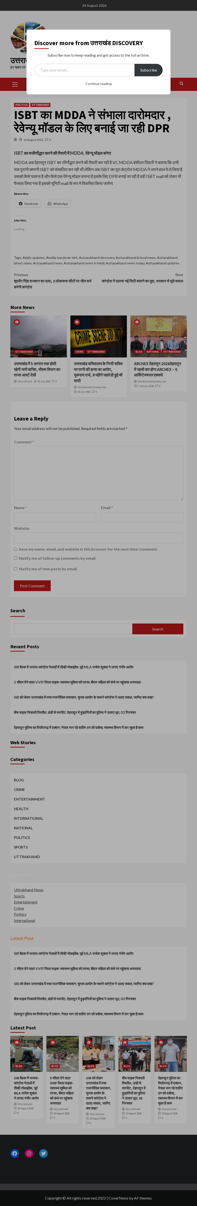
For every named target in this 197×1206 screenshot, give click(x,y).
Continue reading (99, 84)
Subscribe (148, 70)
